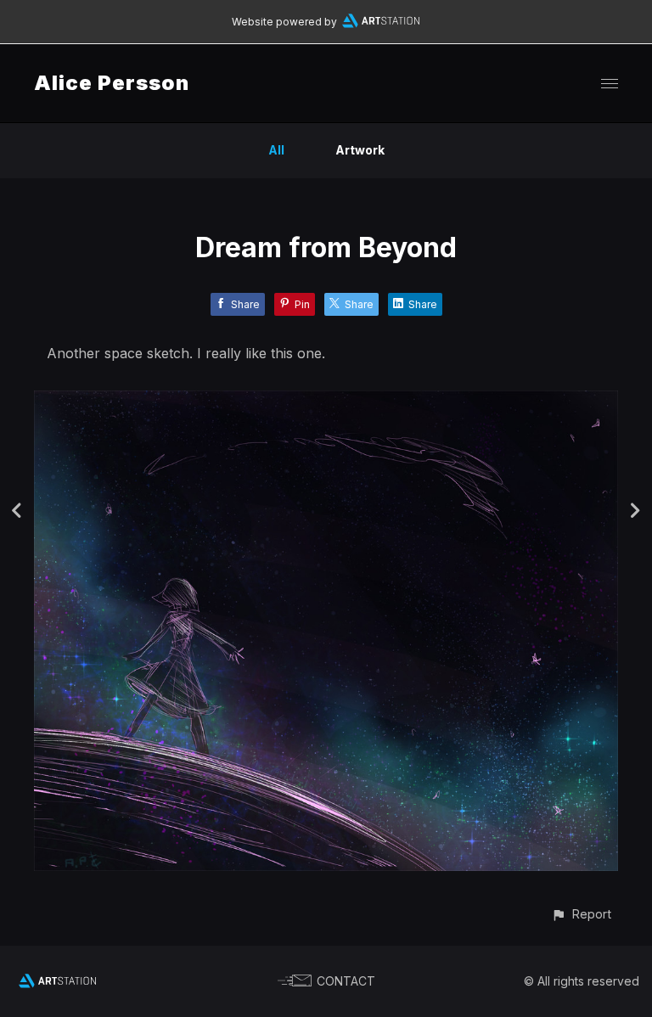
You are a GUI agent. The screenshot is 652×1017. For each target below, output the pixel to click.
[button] (581, 913)
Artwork (360, 150)
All (276, 150)
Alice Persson (111, 82)
